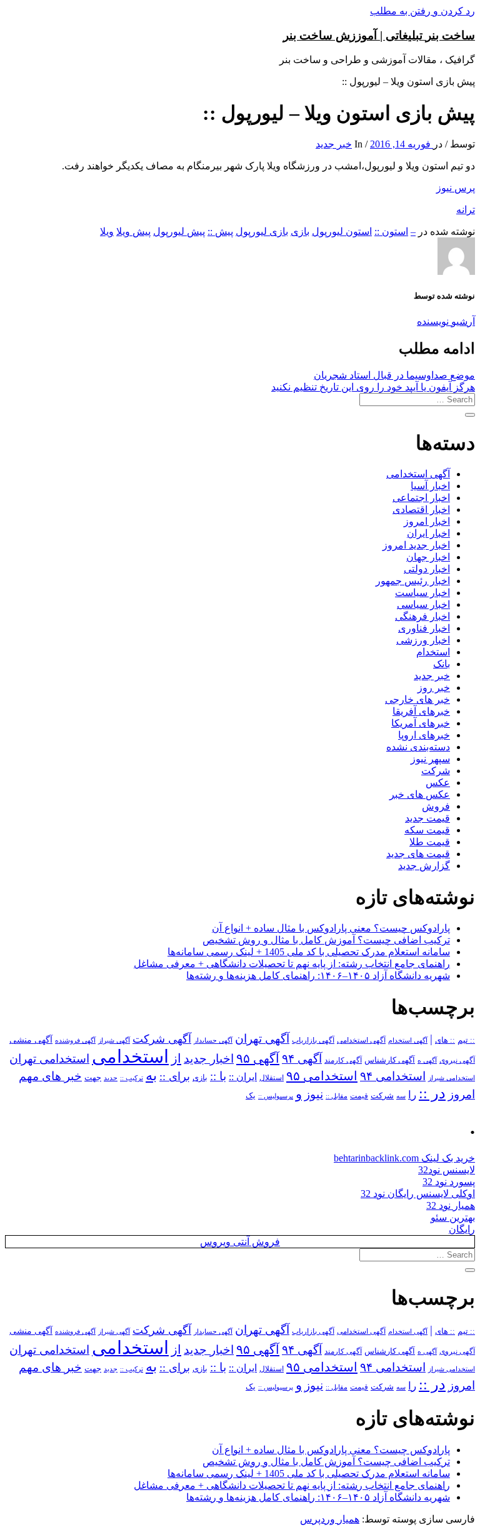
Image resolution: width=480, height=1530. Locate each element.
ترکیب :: (131, 1077)
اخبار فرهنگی (422, 616)
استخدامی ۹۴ (393, 1076)
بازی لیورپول (262, 231)
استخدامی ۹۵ (322, 1076)
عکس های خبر (419, 794)
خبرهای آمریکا (420, 723)
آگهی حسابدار (213, 1040)
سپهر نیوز (430, 758)
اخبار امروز (427, 521)
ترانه (465, 209)
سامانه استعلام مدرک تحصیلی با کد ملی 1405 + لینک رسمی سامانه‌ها (309, 951)
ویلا (107, 231)
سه (401, 1096)
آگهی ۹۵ (257, 1058)
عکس (438, 782)
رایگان (462, 1229)
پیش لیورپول (179, 231)
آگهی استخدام (408, 1040)
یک (251, 1095)
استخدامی (130, 1056)
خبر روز (434, 687)
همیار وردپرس (329, 1519)
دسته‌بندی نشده (418, 747)
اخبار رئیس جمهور (413, 580)
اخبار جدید (209, 1058)
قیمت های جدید (418, 853)
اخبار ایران (428, 533)
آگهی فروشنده (75, 1040)
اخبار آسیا (430, 485)
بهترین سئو (453, 1217)
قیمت (359, 1096)
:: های (445, 1040)
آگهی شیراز (114, 1040)
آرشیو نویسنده (446, 321)
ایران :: (243, 1076)
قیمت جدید (427, 818)
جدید (111, 1078)
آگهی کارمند (343, 1060)
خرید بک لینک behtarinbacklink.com (404, 1158)
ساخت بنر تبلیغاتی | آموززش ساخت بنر (379, 35)
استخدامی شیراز (451, 1077)
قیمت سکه (427, 830)
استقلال (271, 1077)
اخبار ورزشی (423, 640)
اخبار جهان (428, 557)
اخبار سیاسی (423, 604)
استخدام (433, 652)
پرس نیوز (455, 187)
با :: (218, 1076)
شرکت (435, 770)
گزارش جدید (424, 865)
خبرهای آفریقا (421, 711)
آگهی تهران (262, 1038)
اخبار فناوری (424, 628)
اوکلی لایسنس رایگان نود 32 (418, 1193)
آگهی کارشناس (389, 1060)
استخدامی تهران (49, 1058)
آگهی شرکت (161, 1039)
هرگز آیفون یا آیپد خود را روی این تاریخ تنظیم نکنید (373, 387)
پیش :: (220, 231)
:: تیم (466, 1040)
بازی (300, 231)
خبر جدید (334, 144)
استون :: (391, 231)
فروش (436, 806)
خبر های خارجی (417, 699)
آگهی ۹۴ (302, 1058)
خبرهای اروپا (424, 735)
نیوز (313, 1094)
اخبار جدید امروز (416, 545)
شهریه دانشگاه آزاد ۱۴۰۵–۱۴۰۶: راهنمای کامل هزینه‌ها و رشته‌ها (318, 975)
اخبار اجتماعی (421, 497)
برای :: (174, 1076)
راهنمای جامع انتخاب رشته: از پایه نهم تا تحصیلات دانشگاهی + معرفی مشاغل (292, 963)
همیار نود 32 (450, 1205)
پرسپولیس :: (275, 1096)
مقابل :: (337, 1096)
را (412, 1094)
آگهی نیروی (457, 1060)
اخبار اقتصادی (421, 509)
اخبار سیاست (422, 592)
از (176, 1058)
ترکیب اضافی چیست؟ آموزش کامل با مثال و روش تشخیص (326, 940)
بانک (441, 663)
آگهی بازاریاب (313, 1040)
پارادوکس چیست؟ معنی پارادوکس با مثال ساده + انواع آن (331, 928)
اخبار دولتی (427, 569)
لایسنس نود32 (446, 1170)
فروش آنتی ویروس (240, 1241)
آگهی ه (427, 1060)
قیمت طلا (429, 842)
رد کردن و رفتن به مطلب (422, 11)
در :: (432, 1093)
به (151, 1075)
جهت (92, 1077)
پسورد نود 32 (448, 1181)
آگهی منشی (30, 1040)
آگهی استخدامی (418, 474)
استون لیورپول (342, 231)
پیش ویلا (133, 231)
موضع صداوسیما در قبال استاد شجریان (394, 375)
